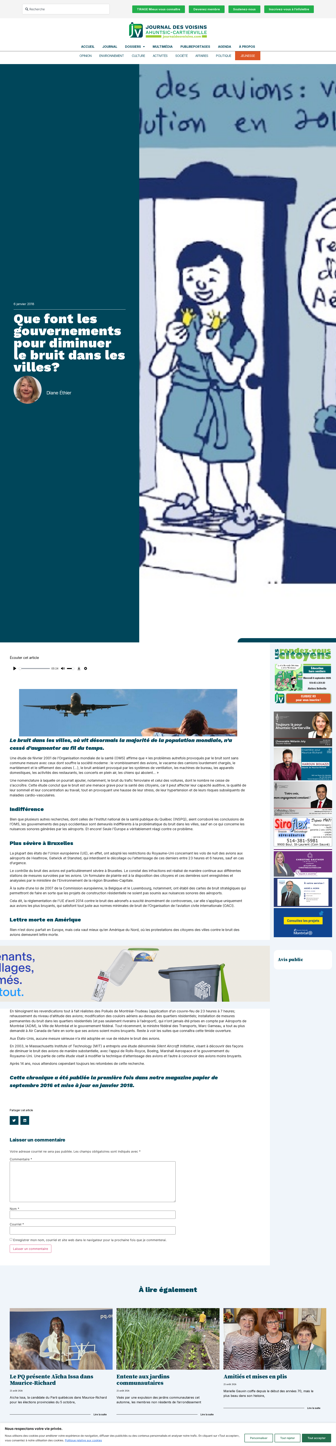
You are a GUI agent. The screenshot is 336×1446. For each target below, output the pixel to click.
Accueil (87, 47)
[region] (168, 1434)
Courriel (17, 1224)
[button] (14, 1120)
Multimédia (163, 47)
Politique (223, 56)
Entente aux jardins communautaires (143, 1380)
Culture (138, 56)
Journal (109, 47)
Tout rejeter (287, 1438)
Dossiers (133, 47)
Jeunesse (248, 56)
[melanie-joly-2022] (303, 745)
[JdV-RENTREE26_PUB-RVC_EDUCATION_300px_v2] (303, 703)
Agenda (224, 47)
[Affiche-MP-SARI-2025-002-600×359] (303, 815)
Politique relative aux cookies (83, 1440)
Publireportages (195, 47)
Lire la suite (100, 1414)
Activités (160, 56)
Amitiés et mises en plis (255, 1376)
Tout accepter (317, 1438)
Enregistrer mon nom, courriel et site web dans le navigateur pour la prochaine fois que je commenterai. (89, 1240)
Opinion (86, 56)
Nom (14, 1208)
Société (181, 56)
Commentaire (21, 1159)
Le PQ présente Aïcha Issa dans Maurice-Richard (51, 1380)
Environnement (111, 56)
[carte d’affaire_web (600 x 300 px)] (303, 906)
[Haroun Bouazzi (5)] (303, 779)
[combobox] (66, 9)
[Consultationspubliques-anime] (303, 936)
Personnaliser (258, 1438)
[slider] (34, 668)
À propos (247, 47)
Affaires (201, 56)
